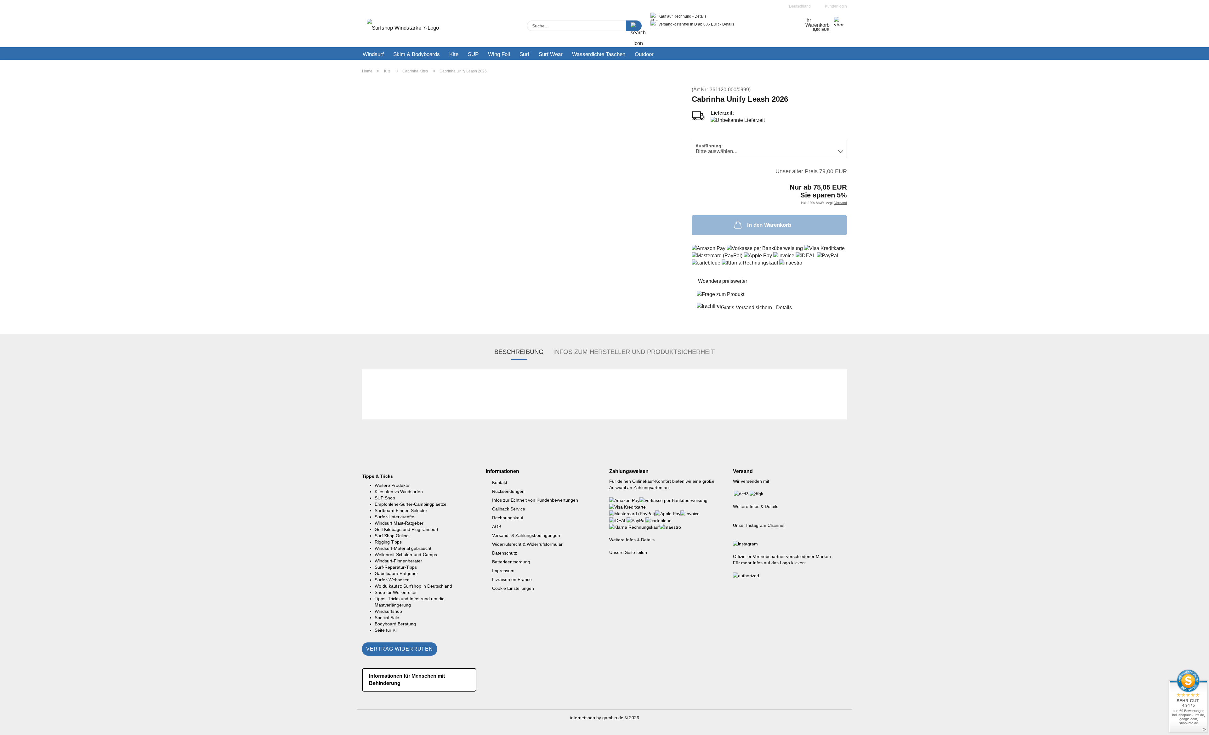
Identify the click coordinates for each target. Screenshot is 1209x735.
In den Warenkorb (769, 225)
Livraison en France (512, 579)
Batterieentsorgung (511, 561)
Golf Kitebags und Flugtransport (406, 529)
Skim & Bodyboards (416, 54)
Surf (524, 54)
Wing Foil (499, 54)
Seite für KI (386, 630)
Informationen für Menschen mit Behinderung (407, 679)
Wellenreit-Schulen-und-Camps (406, 554)
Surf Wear (551, 54)
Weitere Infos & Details (632, 539)
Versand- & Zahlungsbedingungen (526, 535)
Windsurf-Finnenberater (398, 560)
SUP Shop (385, 497)
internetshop (582, 717)
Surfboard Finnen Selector (401, 510)
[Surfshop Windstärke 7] (403, 30)
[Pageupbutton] (1191, 725)
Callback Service (508, 508)
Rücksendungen (508, 491)
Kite (453, 54)
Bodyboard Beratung (395, 623)
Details (701, 16)
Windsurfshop (388, 611)
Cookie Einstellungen (513, 588)
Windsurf (373, 54)
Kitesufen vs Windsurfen (399, 491)
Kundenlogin (835, 6)
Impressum (503, 570)
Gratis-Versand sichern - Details (756, 307)
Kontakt (499, 482)
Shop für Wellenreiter (396, 592)
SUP (473, 54)
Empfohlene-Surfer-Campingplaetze (410, 504)
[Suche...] (634, 25)
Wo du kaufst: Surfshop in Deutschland (413, 586)
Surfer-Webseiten (392, 579)
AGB (496, 526)
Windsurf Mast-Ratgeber (399, 523)
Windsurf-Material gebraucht (403, 548)
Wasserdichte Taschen (598, 54)
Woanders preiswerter (722, 281)
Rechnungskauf (507, 517)
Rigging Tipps (388, 541)
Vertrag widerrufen (399, 649)
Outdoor (644, 54)
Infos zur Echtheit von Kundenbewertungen (535, 500)
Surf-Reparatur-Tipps (396, 567)
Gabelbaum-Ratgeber (396, 573)
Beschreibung (519, 351)
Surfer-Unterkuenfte (394, 516)
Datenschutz (504, 553)
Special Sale (387, 617)
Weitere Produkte (392, 485)
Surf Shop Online (392, 535)
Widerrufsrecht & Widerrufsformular (527, 544)
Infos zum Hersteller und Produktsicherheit (634, 351)
